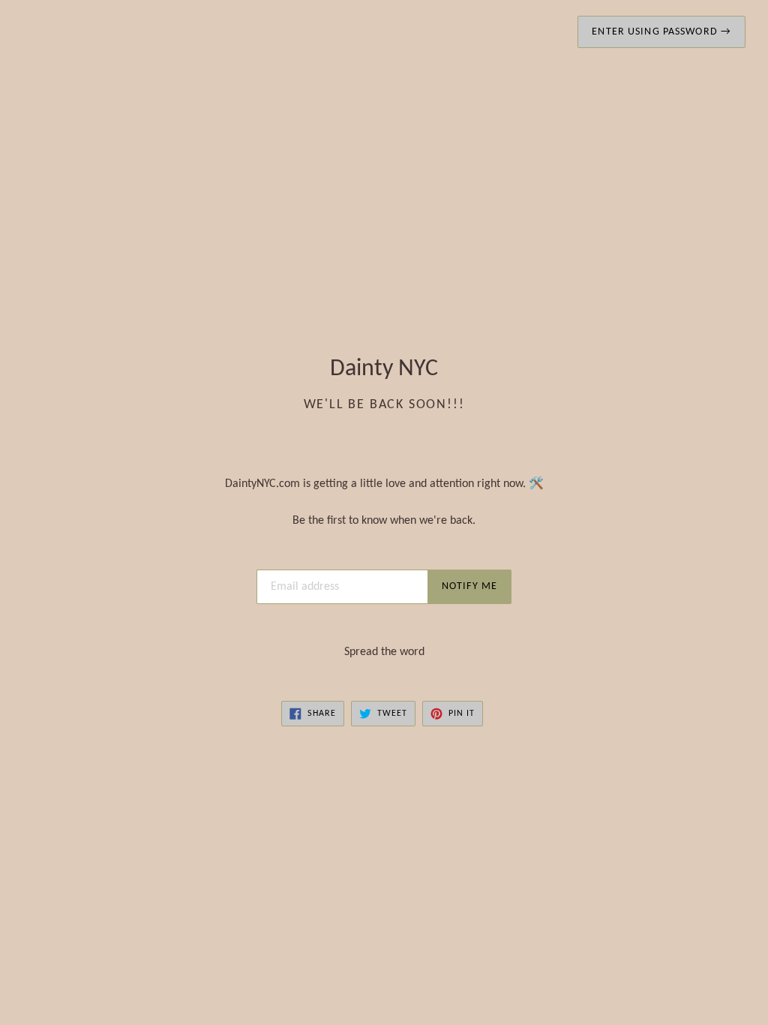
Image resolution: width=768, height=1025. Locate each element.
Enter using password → (661, 32)
